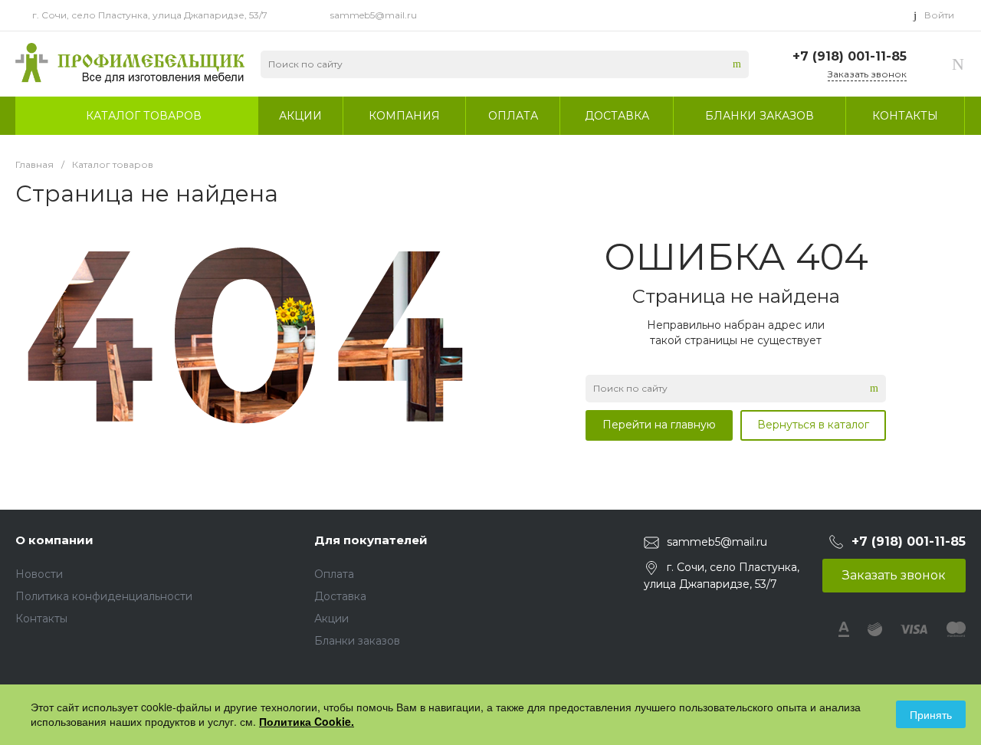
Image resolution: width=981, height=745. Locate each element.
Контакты (41, 618)
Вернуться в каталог (813, 425)
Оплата (334, 574)
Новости (39, 574)
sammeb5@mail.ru (373, 15)
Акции (331, 618)
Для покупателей (371, 540)
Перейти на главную (659, 425)
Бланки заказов (357, 641)
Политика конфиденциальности (103, 596)
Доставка (340, 596)
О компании (54, 540)
